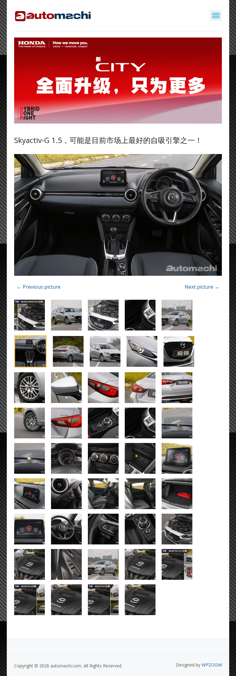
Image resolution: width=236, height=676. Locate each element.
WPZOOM (212, 665)
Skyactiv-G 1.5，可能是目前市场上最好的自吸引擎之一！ (108, 140)
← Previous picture (39, 286)
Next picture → (202, 286)
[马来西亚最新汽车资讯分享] (53, 15)
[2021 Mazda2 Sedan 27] (118, 216)
